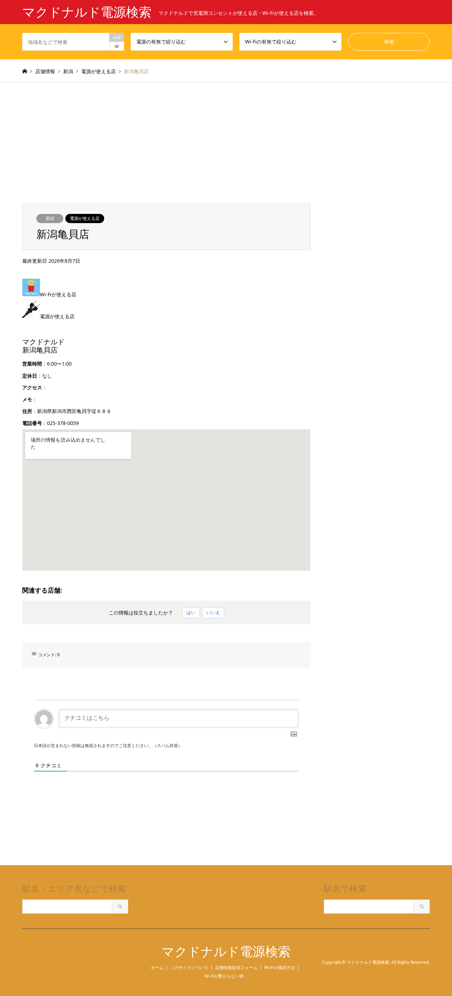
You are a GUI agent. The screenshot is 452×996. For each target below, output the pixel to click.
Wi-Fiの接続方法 (279, 968)
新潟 (50, 218)
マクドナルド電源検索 (226, 951)
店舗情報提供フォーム (236, 968)
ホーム (157, 968)
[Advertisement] (226, 135)
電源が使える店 (85, 218)
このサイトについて (189, 968)
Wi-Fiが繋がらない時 (224, 976)
